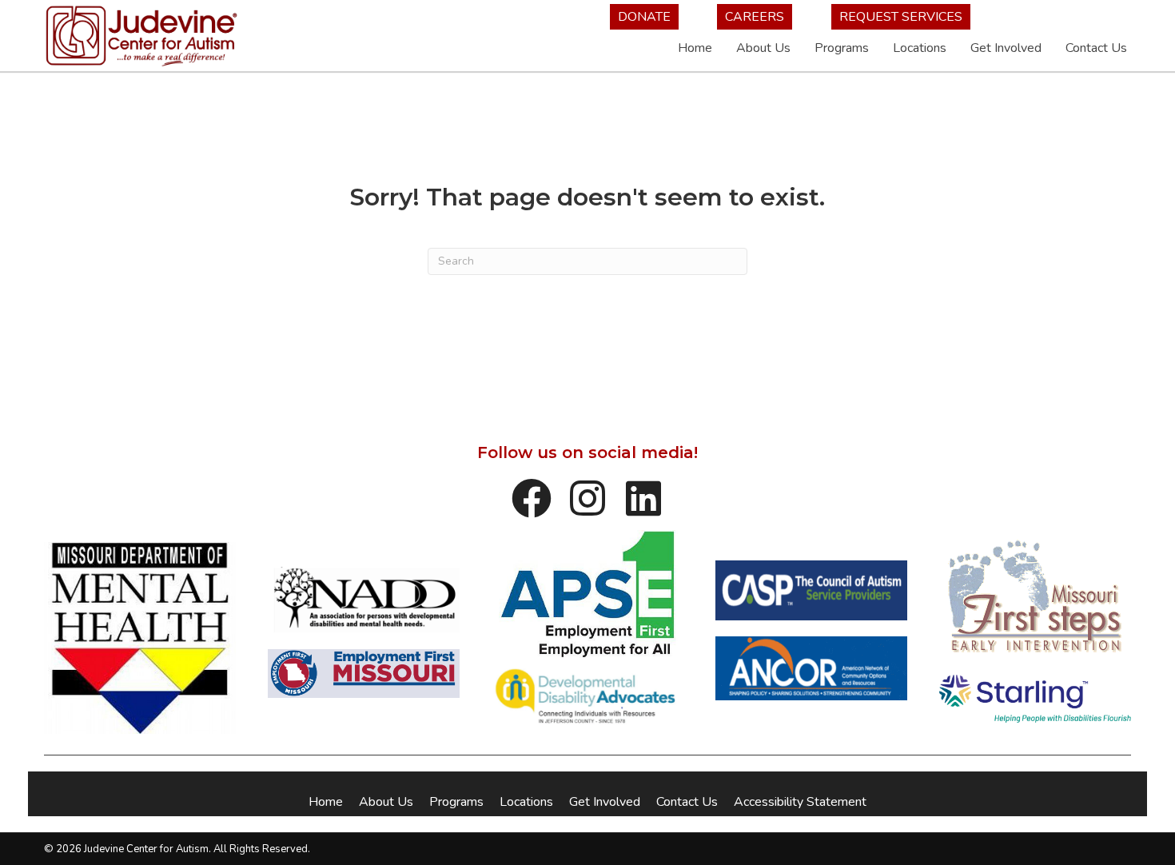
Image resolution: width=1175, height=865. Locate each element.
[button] (532, 498)
